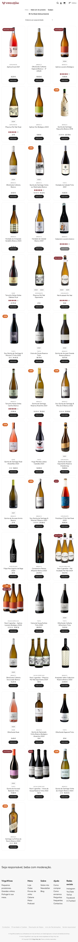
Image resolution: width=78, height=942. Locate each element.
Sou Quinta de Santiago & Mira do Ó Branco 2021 (39, 519)
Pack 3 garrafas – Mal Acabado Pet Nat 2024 (64, 570)
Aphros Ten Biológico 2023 (39, 127)
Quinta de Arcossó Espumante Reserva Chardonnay (65, 464)
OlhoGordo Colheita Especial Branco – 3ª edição (39, 69)
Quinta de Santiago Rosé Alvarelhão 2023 (13, 463)
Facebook (71, 898)
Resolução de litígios (36, 927)
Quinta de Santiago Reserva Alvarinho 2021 (39, 405)
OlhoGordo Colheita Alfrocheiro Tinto (65, 624)
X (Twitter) (71, 901)
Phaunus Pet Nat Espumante (39, 296)
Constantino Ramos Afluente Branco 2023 (39, 570)
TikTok (69, 895)
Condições (6, 927)
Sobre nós (45, 885)
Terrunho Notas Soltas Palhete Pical (13, 296)
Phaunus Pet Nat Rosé (13, 127)
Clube (30, 888)
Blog (42, 891)
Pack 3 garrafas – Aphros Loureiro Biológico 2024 (13, 624)
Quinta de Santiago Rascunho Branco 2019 (64, 128)
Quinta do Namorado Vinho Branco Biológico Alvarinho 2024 (39, 734)
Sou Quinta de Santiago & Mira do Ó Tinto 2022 (13, 354)
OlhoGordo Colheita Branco (13, 186)
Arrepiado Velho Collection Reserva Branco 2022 (64, 679)
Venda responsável (69, 927)
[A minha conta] (61, 3)
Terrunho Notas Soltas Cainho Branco (13, 405)
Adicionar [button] (13, 80)
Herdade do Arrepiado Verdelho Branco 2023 (13, 240)
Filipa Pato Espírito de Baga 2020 (13, 570)
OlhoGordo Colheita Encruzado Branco (13, 679)
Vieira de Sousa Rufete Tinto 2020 (39, 624)
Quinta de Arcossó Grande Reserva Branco (64, 354)
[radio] (64, 61)
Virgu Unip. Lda (36, 939)
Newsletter (45, 888)
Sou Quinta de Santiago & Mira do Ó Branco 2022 (64, 405)
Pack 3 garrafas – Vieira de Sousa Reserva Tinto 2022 (38, 790)
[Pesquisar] (57, 3)
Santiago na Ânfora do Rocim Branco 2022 (13, 840)
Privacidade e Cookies (19, 927)
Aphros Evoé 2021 (13, 67)
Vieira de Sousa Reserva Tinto (39, 354)
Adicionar (65, 80)
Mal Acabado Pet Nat (64, 295)
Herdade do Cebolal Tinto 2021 (65, 186)
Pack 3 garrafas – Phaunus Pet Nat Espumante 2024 (39, 679)
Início (26, 10)
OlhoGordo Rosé (13, 732)
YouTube (70, 891)
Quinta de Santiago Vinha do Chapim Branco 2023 (64, 790)
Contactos (58, 903)
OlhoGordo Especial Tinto (65, 732)
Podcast (31, 903)
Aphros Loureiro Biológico (64, 67)
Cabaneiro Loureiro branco (64, 239)
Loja (29, 885)
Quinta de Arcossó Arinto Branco (13, 519)
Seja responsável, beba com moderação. (26, 867)
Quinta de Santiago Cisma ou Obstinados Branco (39, 186)
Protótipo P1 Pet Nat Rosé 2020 (64, 519)
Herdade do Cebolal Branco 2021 (39, 240)
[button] (64, 3)
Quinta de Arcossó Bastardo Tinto (13, 790)
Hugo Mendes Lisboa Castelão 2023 (39, 463)
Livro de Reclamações (53, 927)
